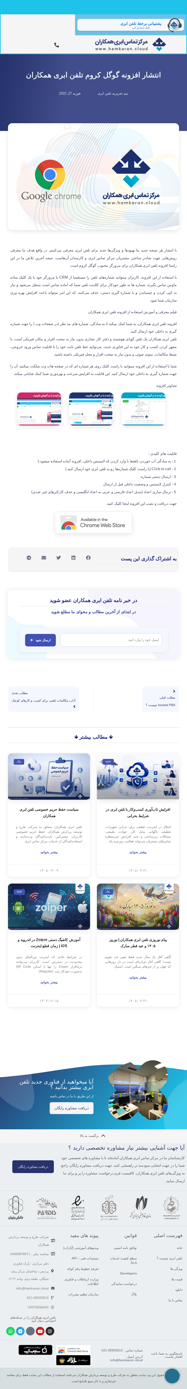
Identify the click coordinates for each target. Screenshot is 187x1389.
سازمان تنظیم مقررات (83, 1294)
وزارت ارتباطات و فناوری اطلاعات (82, 1281)
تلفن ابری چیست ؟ (169, 1258)
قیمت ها (176, 1279)
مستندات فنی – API (85, 1258)
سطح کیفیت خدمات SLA (123, 1260)
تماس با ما (175, 1300)
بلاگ (134, 1294)
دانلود (178, 1290)
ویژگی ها (176, 1269)
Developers (128, 1273)
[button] (88, 558)
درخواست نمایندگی (124, 1284)
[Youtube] (40, 1331)
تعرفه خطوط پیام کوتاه (83, 1269)
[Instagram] (50, 1331)
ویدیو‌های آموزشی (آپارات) (81, 1248)
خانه (179, 1248)
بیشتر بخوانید (137, 852)
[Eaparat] (30, 1331)
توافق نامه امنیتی (125, 1248)
